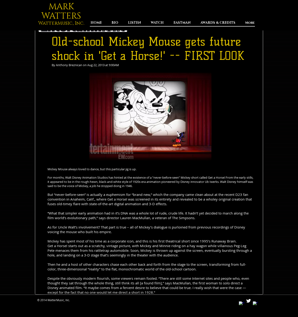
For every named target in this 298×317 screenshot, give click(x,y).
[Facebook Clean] (255, 304)
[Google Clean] (241, 304)
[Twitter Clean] (248, 300)
